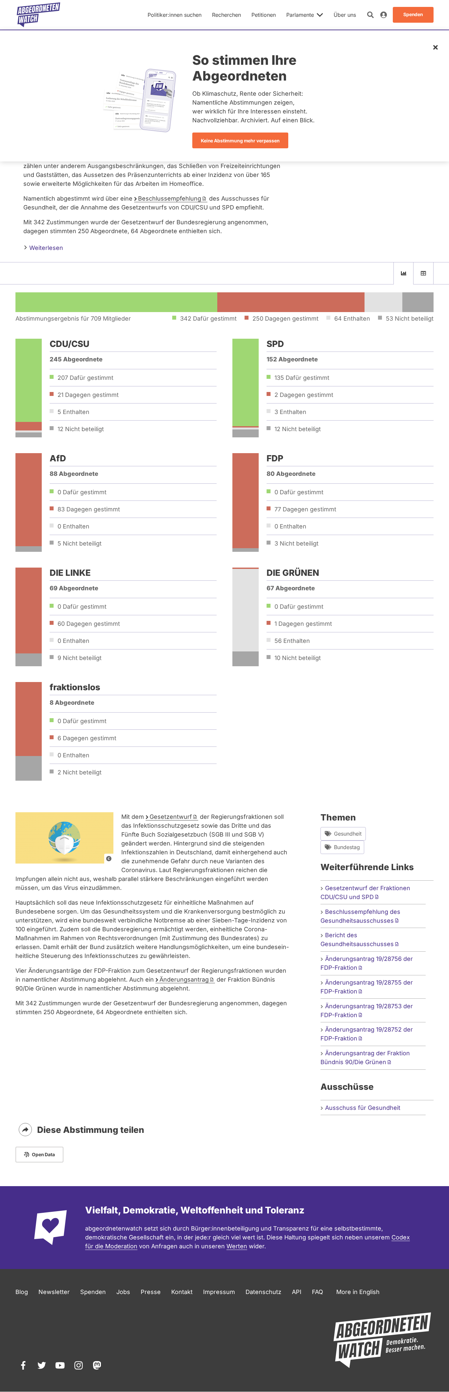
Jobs (123, 1291)
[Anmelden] (384, 15)
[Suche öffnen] (370, 15)
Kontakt (182, 1291)
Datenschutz (263, 1291)
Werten (236, 1246)
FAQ (317, 1291)
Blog (21, 1291)
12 (81, 429)
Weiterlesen (45, 247)
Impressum (219, 1291)
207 (85, 377)
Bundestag (347, 847)
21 (88, 394)
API (296, 1291)
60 (89, 623)
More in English (358, 1291)
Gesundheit (348, 833)
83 (89, 509)
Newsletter (54, 1291)
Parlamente (300, 15)
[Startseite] (38, 15)
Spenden (93, 1291)
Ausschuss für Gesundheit (362, 1107)
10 (297, 657)
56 (292, 640)
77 (305, 509)
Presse (151, 1291)
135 (301, 377)
